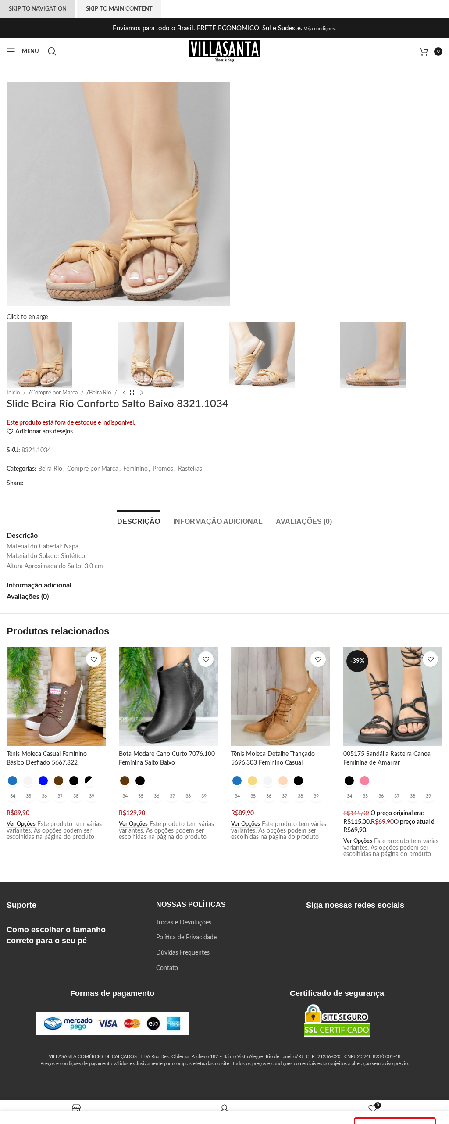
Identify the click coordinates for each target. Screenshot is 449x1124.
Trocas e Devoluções (183, 923)
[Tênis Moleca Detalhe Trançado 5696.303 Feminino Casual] (280, 696)
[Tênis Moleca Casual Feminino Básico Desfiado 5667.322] (56, 696)
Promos (163, 469)
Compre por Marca (92, 469)
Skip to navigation (38, 9)
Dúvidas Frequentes (183, 953)
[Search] (53, 51)
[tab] (138, 520)
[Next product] (141, 392)
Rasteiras (190, 469)
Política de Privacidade (186, 937)
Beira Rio (50, 469)
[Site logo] (224, 51)
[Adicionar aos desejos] (93, 659)
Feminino (135, 469)
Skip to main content (119, 9)
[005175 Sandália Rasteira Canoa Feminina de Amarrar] (392, 696)
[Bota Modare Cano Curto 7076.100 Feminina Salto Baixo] (168, 696)
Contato (167, 968)
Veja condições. (319, 28)
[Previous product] (124, 392)
